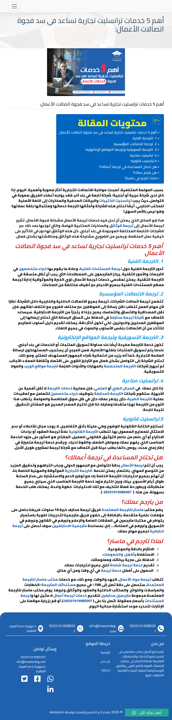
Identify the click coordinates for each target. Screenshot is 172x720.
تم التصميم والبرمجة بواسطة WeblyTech (75, 712)
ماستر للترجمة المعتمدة (122, 509)
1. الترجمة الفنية (145, 138)
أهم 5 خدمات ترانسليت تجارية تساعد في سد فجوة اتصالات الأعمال (108, 132)
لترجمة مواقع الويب (41, 366)
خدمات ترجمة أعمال (70, 595)
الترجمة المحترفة (108, 393)
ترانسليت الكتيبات (115, 200)
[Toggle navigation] (14, 6)
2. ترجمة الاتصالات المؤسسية (135, 144)
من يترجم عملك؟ (145, 173)
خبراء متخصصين (64, 393)
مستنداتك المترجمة (58, 584)
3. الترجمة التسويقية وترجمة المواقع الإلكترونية (121, 150)
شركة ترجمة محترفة (127, 317)
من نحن (105, 661)
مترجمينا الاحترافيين (69, 525)
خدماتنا (106, 670)
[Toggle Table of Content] (154, 120)
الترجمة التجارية (78, 470)
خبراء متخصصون (33, 268)
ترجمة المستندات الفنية (101, 268)
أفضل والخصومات (119, 554)
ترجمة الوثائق (121, 225)
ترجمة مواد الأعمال (135, 579)
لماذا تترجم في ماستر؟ (141, 178)
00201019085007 (117, 492)
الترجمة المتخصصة (120, 366)
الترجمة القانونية (83, 431)
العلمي (100, 388)
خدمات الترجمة (59, 388)
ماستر (106, 712)
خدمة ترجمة (111, 570)
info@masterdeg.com (102, 628)
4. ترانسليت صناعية (143, 155)
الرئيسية (105, 652)
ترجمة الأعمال (132, 465)
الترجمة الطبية (140, 399)
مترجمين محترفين (116, 595)
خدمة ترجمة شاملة (126, 565)
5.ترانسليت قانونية (143, 161)
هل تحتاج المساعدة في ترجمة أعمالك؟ (128, 167)
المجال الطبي (123, 388)
